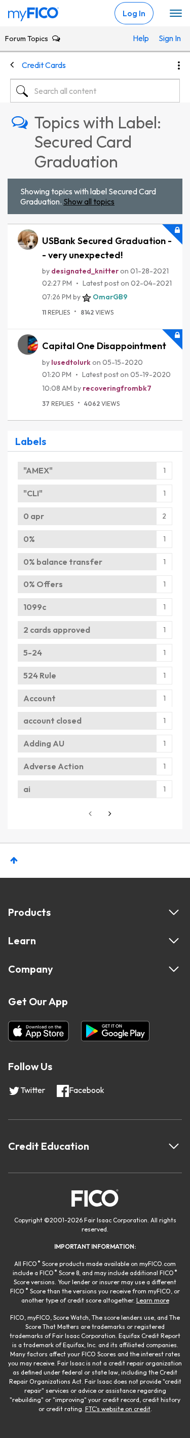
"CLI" (33, 493)
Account (39, 698)
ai (26, 789)
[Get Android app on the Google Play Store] (115, 1031)
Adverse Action (53, 766)
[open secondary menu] (176, 13)
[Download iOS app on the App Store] (38, 1031)
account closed (52, 720)
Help (141, 38)
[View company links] (174, 969)
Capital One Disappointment (104, 346)
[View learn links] (174, 941)
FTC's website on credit (117, 1409)
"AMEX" (38, 470)
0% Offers (43, 584)
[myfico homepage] (33, 11)
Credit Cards (44, 65)
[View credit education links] (174, 1146)
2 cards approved (56, 630)
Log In (134, 13)
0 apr (33, 516)
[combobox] (95, 90)
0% (29, 539)
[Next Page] (109, 813)
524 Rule (39, 675)
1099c (34, 607)
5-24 (32, 652)
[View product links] (174, 912)
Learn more (152, 1300)
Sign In (167, 38)
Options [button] (178, 65)
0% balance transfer (62, 562)
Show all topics (89, 201)
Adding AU (43, 743)
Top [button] (14, 860)
